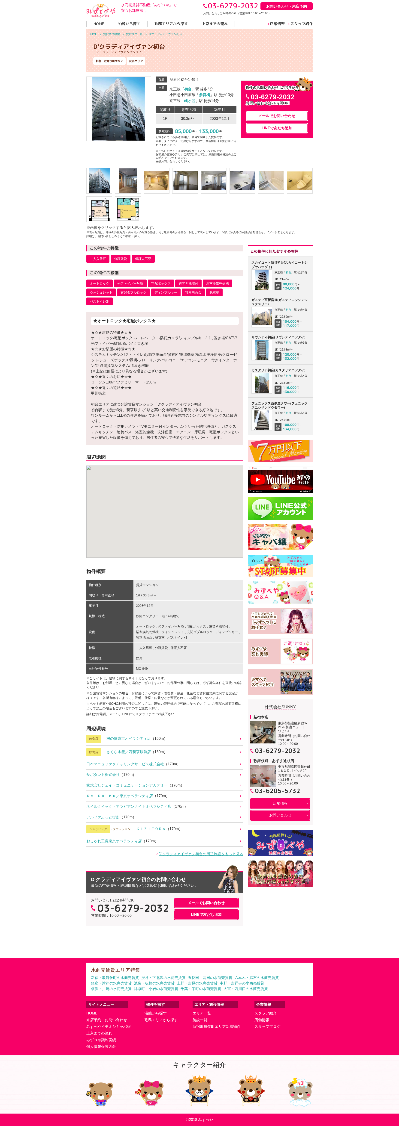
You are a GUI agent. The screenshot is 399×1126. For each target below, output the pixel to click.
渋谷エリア (136, 61)
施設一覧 (200, 1020)
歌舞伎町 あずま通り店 (274, 761)
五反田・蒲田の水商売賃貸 (210, 978)
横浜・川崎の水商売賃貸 (111, 989)
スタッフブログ (267, 1027)
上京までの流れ (99, 1033)
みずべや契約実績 (101, 1040)
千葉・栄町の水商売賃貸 (201, 989)
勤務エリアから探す (161, 1020)
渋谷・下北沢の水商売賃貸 (163, 978)
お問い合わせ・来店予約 (286, 6)
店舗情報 (261, 1020)
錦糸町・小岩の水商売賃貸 (156, 989)
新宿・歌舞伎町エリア (109, 61)
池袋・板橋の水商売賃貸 (154, 983)
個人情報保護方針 (101, 1047)
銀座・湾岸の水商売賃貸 (111, 983)
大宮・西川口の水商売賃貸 (246, 989)
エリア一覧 (202, 1013)
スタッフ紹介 (265, 1013)
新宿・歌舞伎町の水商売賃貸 (115, 978)
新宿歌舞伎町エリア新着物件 (217, 1027)
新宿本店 (261, 717)
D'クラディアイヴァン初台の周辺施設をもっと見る (201, 854)
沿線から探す (156, 1013)
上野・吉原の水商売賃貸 (197, 983)
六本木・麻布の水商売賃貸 (257, 978)
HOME (91, 1013)
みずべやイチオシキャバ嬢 (108, 1027)
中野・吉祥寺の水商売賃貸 (242, 983)
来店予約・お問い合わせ (106, 1020)
